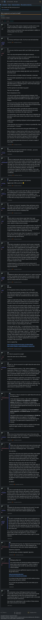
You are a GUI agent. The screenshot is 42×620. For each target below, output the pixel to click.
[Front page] (0, 4)
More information (5, 9)
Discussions (10, 1)
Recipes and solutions (16, 4)
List (3, 15)
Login (16, 1)
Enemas (9, 4)
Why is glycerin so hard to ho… (26, 4)
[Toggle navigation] (2, 2)
